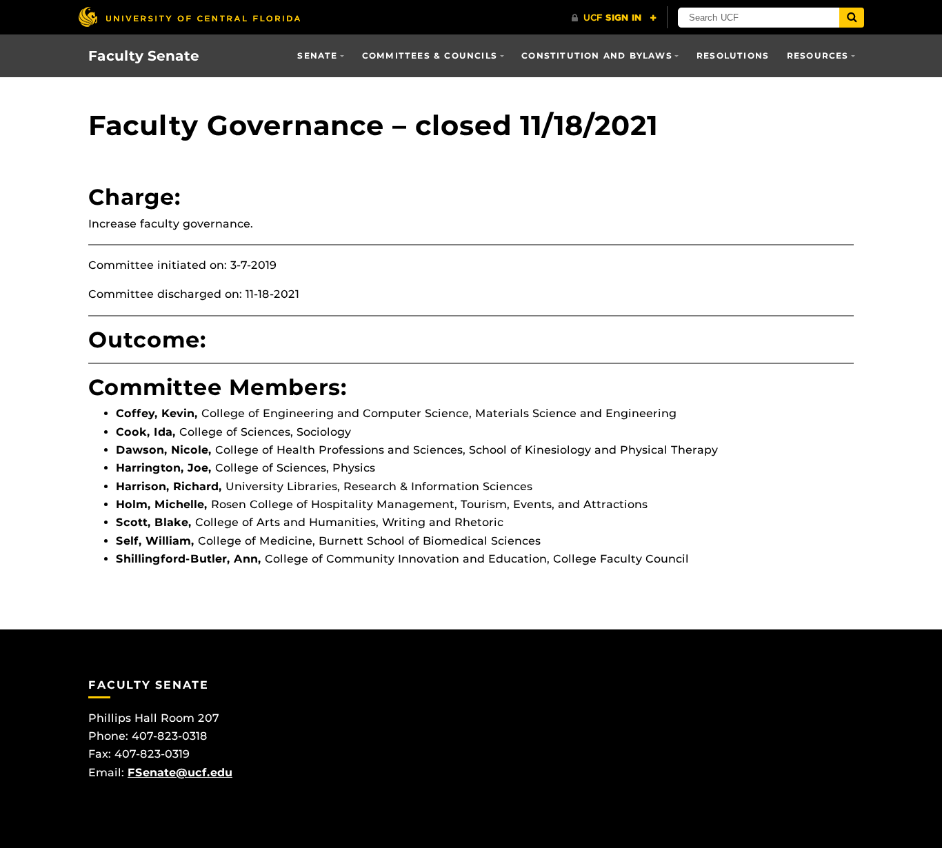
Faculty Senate (143, 56)
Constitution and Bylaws (596, 55)
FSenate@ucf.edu (180, 772)
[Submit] (851, 18)
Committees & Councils (429, 55)
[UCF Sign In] (614, 18)
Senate (317, 55)
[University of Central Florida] (189, 17)
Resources (818, 55)
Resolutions (733, 55)
